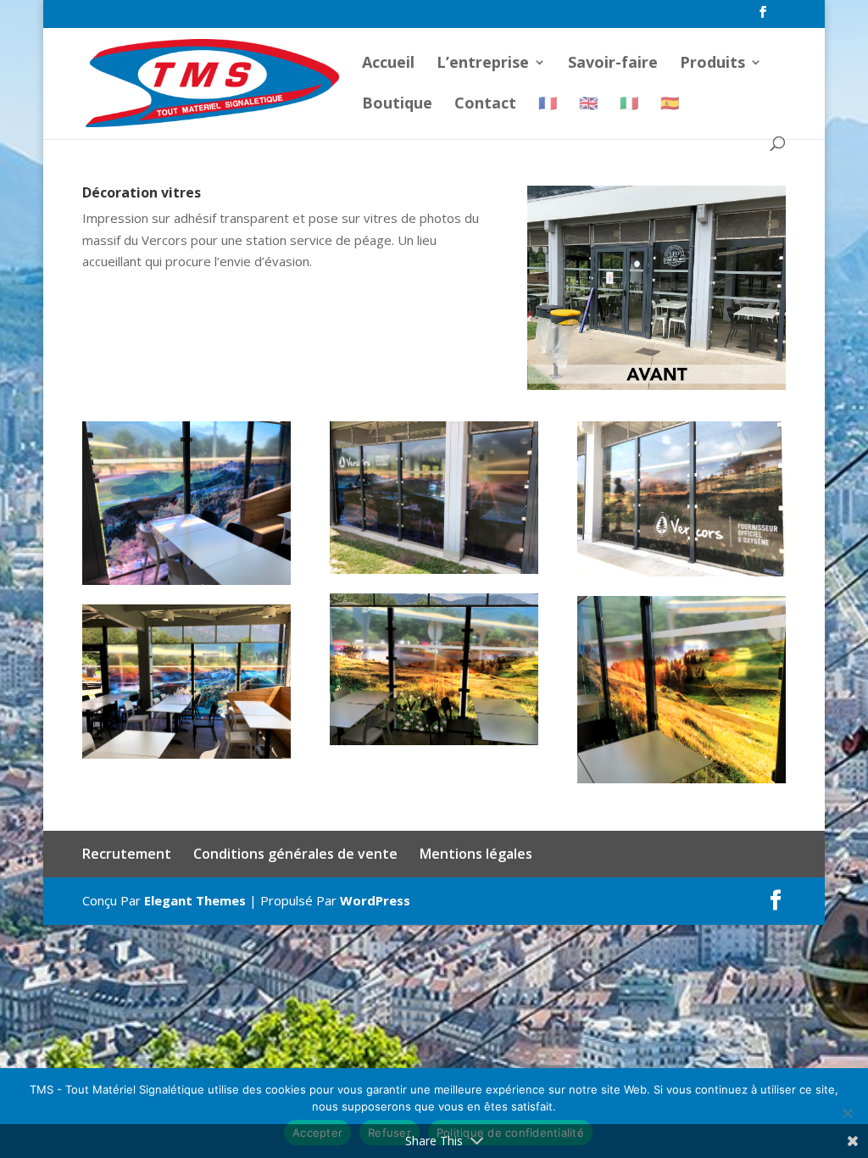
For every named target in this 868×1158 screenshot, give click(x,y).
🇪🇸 (669, 104)
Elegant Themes (195, 900)
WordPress (375, 900)
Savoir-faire (613, 64)
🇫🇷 (547, 104)
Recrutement (126, 853)
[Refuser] (846, 1113)
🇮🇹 (629, 104)
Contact (485, 105)
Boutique (397, 105)
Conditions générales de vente (295, 853)
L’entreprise (483, 64)
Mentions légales (476, 853)
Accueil (388, 64)
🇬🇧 (588, 104)
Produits (712, 64)
